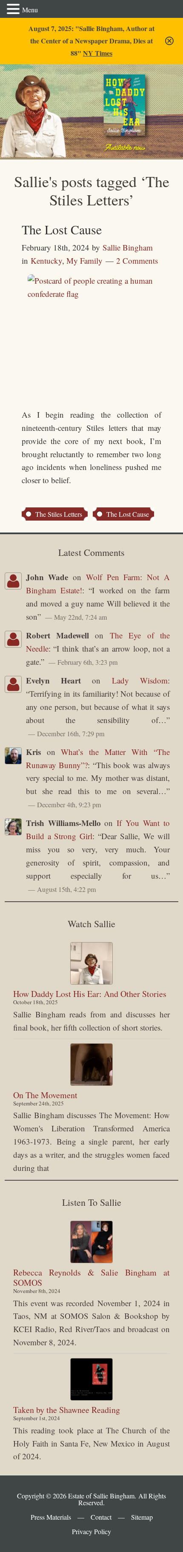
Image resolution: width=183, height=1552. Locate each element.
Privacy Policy (91, 1531)
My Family (84, 260)
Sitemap (142, 1516)
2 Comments (137, 260)
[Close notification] (169, 41)
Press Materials (51, 1516)
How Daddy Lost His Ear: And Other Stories (89, 994)
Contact (101, 1516)
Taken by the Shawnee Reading (66, 1409)
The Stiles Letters (58, 514)
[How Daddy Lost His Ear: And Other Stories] (91, 963)
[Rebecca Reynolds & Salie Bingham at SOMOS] (91, 1242)
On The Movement (45, 1095)
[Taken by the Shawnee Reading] (91, 1379)
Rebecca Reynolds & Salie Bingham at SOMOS (91, 1277)
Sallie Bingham (39, 94)
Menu (30, 9)
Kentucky (46, 260)
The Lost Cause (62, 229)
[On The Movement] (91, 1064)
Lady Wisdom (140, 680)
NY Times (97, 53)
